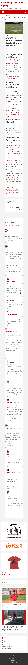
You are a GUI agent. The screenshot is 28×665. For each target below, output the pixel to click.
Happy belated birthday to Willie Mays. (13, 114)
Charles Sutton (17, 48)
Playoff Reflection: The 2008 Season (14, 202)
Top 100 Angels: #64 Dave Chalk (15, 208)
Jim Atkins (10, 472)
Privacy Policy (14, 662)
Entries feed (5, 644)
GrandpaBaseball (10, 233)
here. (18, 147)
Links (7, 35)
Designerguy (9, 428)
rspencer (10, 402)
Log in (4, 643)
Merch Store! (6, 574)
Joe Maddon (9, 190)
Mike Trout (9, 192)
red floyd (10, 385)
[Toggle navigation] (3, 12)
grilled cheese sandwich (12, 189)
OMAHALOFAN (9, 249)
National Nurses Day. (12, 78)
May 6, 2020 (9, 48)
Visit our (4, 572)
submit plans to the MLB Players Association (14, 91)
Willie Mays (9, 194)
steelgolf (10, 494)
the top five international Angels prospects (12, 63)
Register (4, 641)
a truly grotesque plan (12, 127)
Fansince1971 (9, 331)
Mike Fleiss (16, 190)
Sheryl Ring (15, 192)
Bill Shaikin (12, 187)
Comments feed (7, 646)
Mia (8, 454)
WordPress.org (6, 648)
